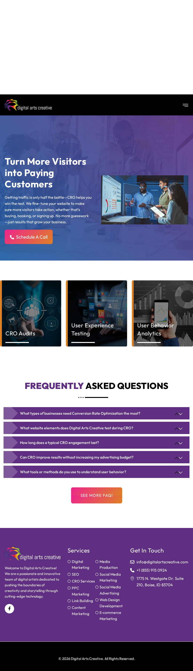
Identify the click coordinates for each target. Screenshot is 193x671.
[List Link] (81, 565)
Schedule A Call (32, 237)
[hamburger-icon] (184, 105)
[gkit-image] (28, 105)
